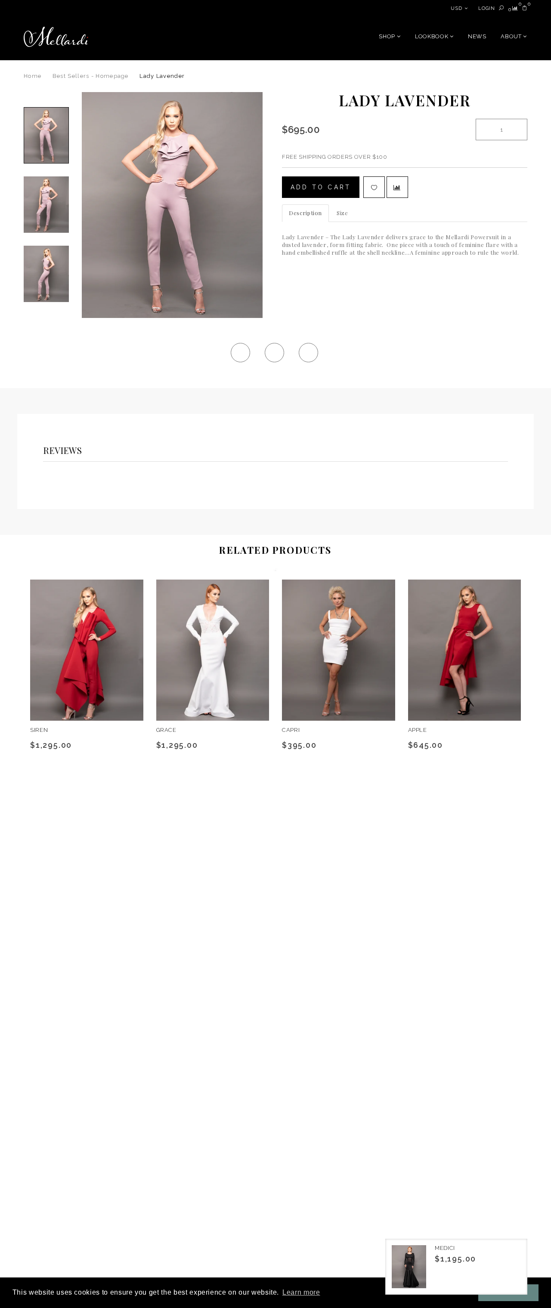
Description (305, 212)
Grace (166, 730)
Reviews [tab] (62, 450)
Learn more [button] (301, 1292)
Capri (291, 730)
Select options (69, 710)
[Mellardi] (56, 36)
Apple (417, 730)
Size (342, 212)
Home (32, 76)
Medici (445, 1248)
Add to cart (321, 187)
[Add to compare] (397, 187)
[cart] (524, 8)
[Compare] (515, 8)
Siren (39, 730)
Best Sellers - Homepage (91, 76)
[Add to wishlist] (374, 187)
